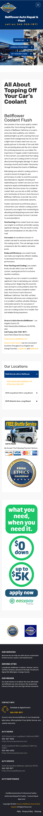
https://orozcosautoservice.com (14, 741)
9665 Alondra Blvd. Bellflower (17, 374)
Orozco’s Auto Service (12, 343)
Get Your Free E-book (19, 54)
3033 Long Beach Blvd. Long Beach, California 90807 (19, 747)
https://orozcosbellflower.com (16, 339)
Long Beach (21, 349)
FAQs (19, 812)
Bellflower (34, 349)
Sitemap (38, 812)
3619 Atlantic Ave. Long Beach (18, 401)
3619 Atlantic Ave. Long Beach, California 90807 (20, 736)
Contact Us (19, 40)
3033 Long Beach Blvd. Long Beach (19, 393)
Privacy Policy (27, 812)
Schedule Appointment (19, 47)
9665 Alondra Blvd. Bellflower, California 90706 (20, 766)
